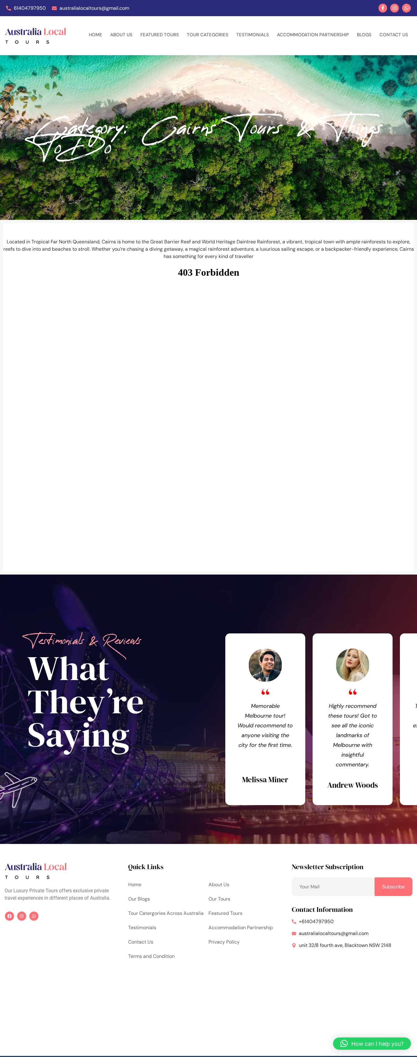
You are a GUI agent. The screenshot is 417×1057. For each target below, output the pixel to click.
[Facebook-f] (383, 8)
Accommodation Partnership (313, 35)
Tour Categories (207, 35)
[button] (307, 809)
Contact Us (393, 35)
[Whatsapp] (406, 8)
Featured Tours (159, 35)
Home (95, 35)
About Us (121, 35)
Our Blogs (139, 899)
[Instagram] (394, 8)
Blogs (364, 35)
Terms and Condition (151, 956)
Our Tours (219, 899)
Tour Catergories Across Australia (166, 913)
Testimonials (252, 35)
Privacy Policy (224, 942)
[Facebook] (9, 916)
